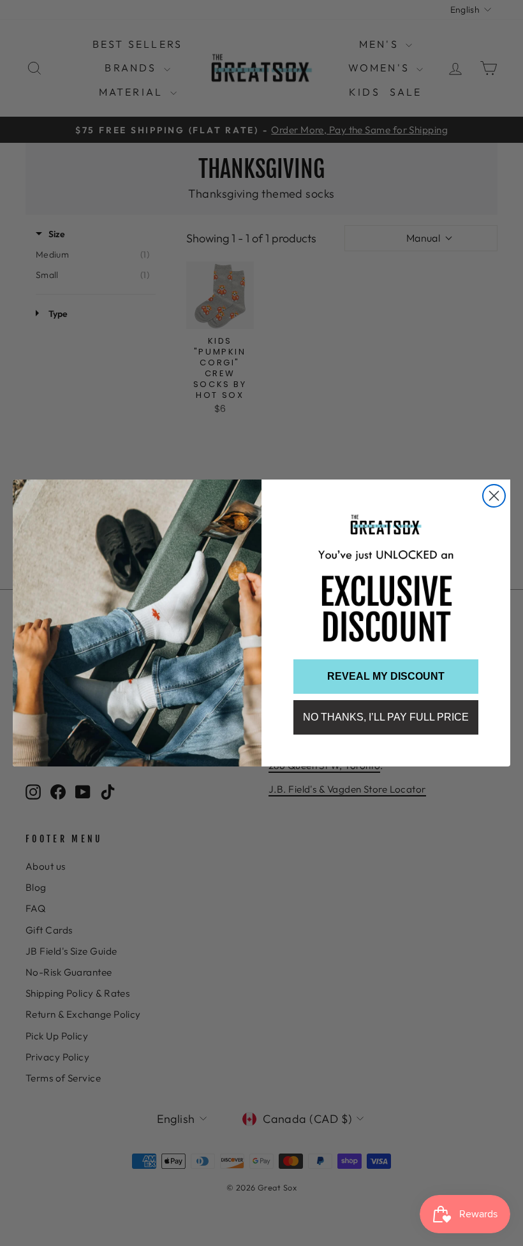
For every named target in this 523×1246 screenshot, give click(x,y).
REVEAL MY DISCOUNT (386, 676)
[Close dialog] (494, 496)
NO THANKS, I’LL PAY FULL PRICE (386, 717)
